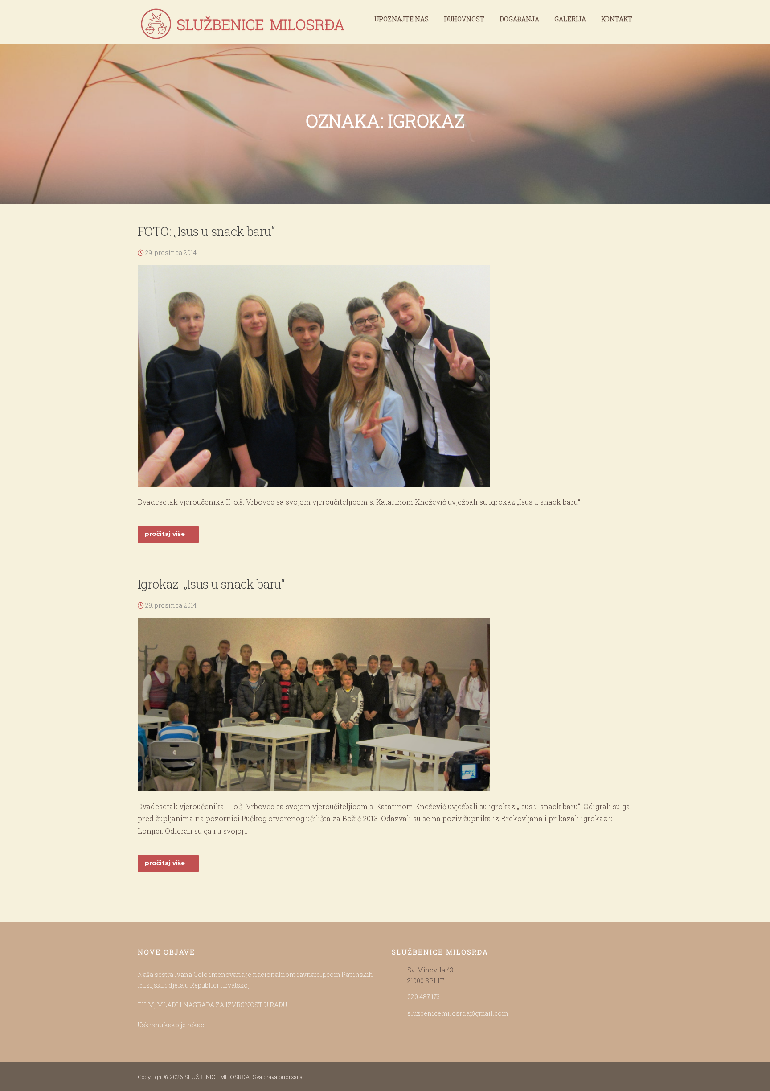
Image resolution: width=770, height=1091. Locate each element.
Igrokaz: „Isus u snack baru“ (211, 584)
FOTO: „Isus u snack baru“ (206, 231)
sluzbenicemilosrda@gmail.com (457, 1013)
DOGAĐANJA (519, 19)
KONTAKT (616, 19)
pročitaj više (165, 533)
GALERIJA (570, 19)
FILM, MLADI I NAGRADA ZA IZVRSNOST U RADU (212, 1004)
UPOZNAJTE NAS (402, 19)
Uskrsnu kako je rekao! (172, 1025)
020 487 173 (423, 996)
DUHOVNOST (464, 19)
